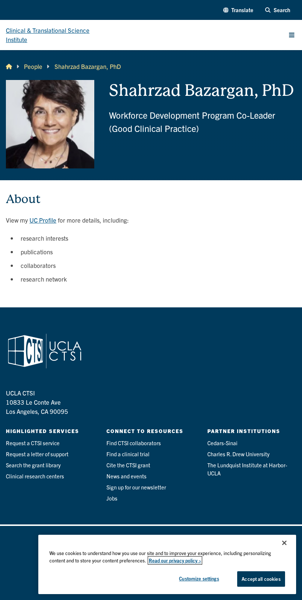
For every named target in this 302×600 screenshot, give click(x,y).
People (33, 66)
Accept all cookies (261, 579)
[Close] (284, 543)
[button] (238, 10)
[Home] (9, 66)
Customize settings (199, 578)
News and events (126, 475)
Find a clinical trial (128, 453)
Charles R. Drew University (238, 453)
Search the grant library (33, 464)
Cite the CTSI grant (128, 464)
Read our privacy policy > (175, 560)
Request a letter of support (37, 453)
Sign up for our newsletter (136, 487)
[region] (167, 564)
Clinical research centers (35, 475)
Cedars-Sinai (222, 442)
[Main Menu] (291, 35)
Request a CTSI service (33, 442)
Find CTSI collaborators (133, 442)
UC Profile (42, 220)
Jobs (111, 498)
